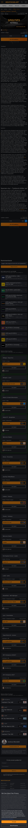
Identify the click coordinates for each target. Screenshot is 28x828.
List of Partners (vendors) (7, 819)
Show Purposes (14, 825)
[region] (14, 808)
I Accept (14, 821)
